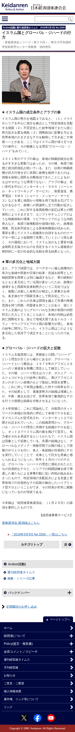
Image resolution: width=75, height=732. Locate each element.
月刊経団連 (11, 667)
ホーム (8, 627)
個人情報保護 (12, 691)
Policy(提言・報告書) (18, 643)
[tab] (12, 19)
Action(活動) (17, 564)
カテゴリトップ (31, 544)
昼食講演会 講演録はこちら (21, 522)
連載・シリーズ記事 (21, 578)
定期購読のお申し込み (21, 606)
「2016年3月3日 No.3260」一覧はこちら (39, 534)
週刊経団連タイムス (21, 572)
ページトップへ (60, 619)
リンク (8, 707)
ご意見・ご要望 (14, 683)
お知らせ (9, 675)
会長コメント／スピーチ (21, 651)
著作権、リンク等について (21, 699)
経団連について (14, 635)
